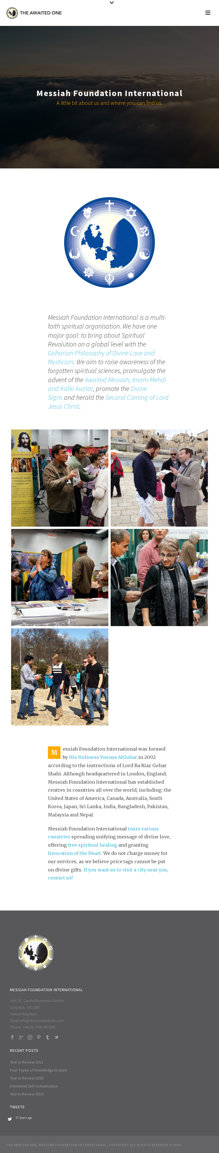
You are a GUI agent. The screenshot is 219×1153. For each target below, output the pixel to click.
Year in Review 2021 (26, 1062)
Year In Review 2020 (26, 1078)
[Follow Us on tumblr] (47, 1037)
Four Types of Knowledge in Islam (38, 1070)
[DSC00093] (59, 577)
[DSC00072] (159, 577)
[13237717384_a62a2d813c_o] (59, 677)
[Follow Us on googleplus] (21, 1037)
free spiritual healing (92, 845)
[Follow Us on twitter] (56, 1037)
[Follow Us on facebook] (12, 1037)
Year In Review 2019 (26, 1094)
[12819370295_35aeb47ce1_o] (159, 478)
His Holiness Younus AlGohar (103, 757)
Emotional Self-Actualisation (34, 1086)
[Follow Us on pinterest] (38, 1037)
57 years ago (24, 1118)
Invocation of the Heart (74, 853)
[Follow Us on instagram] (30, 1037)
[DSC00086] (59, 478)
